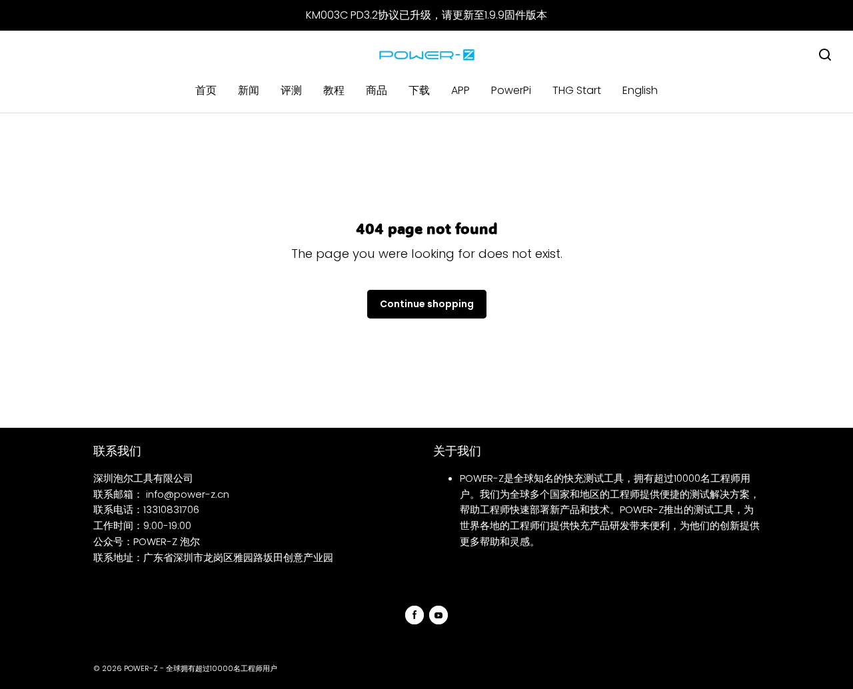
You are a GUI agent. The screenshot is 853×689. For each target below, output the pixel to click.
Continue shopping (427, 304)
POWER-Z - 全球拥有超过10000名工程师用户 (200, 668)
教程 (334, 90)
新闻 (248, 90)
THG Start (576, 90)
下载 (419, 90)
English (640, 90)
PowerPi (511, 90)
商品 (376, 90)
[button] (825, 54)
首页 (206, 90)
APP (460, 90)
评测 (291, 90)
